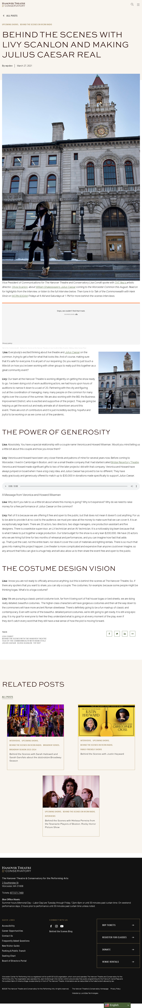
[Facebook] (51, 926)
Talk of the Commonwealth (10, 348)
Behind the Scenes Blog (61, 931)
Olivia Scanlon (20, 287)
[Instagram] (56, 926)
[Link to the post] (35, 720)
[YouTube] (62, 926)
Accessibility (8, 925)
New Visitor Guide (11, 945)
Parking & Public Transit (14, 950)
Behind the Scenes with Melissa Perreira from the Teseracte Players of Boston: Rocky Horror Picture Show (70, 824)
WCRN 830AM (20, 296)
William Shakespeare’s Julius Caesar (56, 287)
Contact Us (7, 935)
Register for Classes (114, 937)
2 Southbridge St (10, 883)
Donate (106, 949)
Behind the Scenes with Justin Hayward (102, 753)
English (114, 1005)
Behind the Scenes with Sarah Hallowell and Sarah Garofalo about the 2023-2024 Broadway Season (35, 757)
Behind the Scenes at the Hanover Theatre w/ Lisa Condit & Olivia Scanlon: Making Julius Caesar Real (53, 348)
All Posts (12, 15)
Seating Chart (9, 955)
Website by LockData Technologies (85, 993)
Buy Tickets (109, 925)
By (7, 66)
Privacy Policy (116, 989)
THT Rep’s (121, 283)
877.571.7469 (16, 893)
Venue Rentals (110, 961)
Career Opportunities (12, 930)
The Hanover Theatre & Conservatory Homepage (90, 989)
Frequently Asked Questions (16, 940)
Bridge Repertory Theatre (125, 462)
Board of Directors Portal (14, 960)
